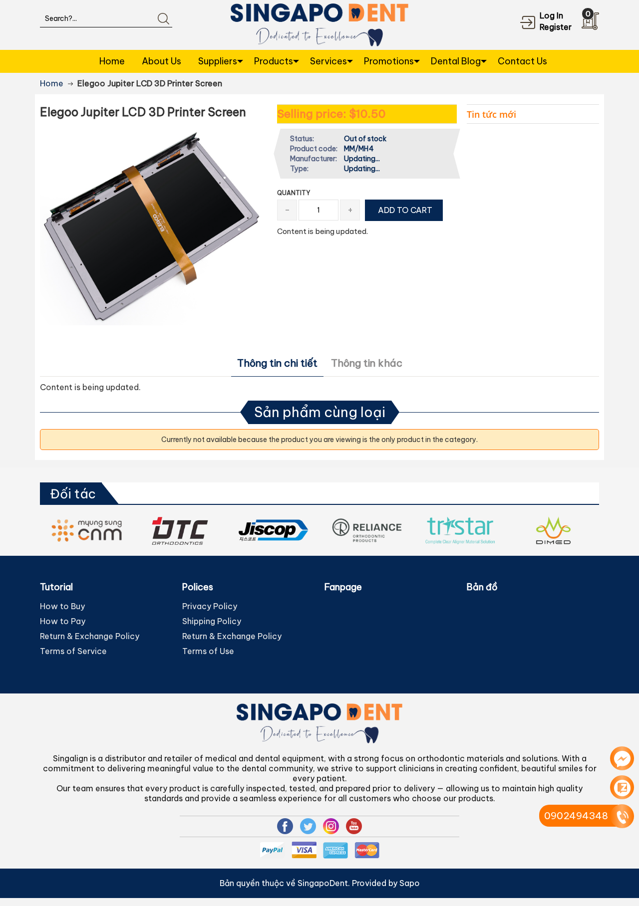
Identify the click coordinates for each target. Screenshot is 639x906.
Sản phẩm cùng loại (319, 412)
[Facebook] (285, 826)
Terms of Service (73, 651)
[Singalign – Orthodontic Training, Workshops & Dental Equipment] (320, 24)
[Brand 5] (180, 530)
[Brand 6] (273, 530)
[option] (86, 530)
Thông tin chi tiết (277, 363)
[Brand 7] (366, 530)
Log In (551, 15)
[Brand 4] (86, 530)
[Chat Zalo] (622, 787)
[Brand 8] (460, 530)
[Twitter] (308, 826)
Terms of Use (208, 651)
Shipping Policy (211, 621)
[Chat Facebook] (622, 758)
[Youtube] (354, 826)
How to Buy (62, 606)
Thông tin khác (366, 363)
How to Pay (62, 621)
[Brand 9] (553, 530)
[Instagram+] (331, 826)
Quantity (293, 193)
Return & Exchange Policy (89, 636)
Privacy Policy (209, 606)
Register (556, 27)
